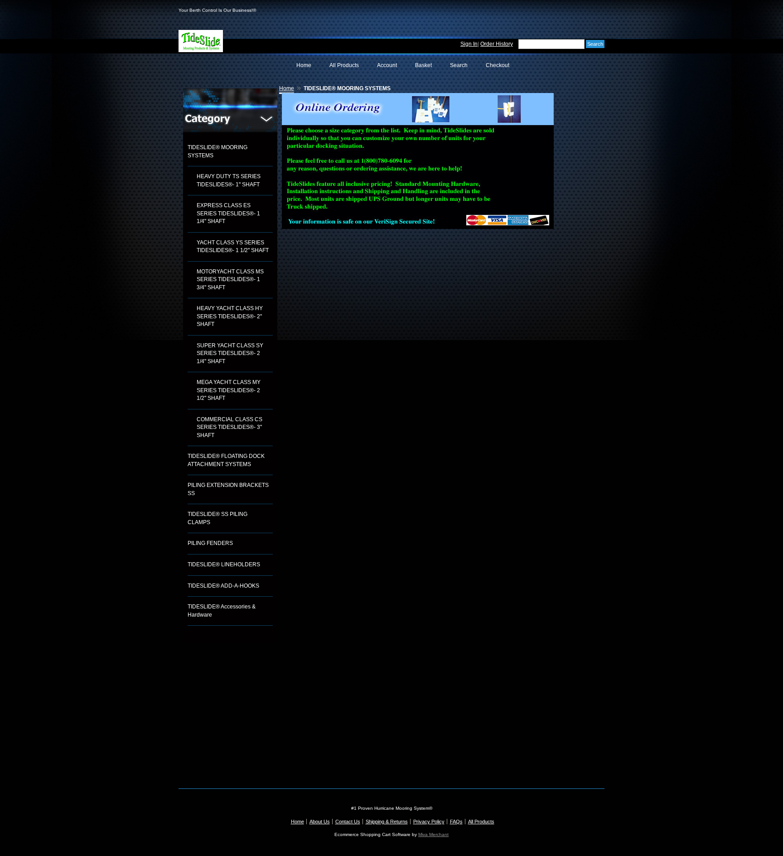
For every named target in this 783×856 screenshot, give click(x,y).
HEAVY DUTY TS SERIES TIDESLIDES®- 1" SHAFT (229, 180)
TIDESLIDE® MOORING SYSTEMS (217, 151)
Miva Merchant (433, 834)
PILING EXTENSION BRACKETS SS (228, 489)
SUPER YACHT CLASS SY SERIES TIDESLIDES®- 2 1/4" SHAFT (230, 353)
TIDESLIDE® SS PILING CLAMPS (217, 518)
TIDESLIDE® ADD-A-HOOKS (223, 586)
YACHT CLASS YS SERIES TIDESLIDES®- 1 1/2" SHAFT (233, 246)
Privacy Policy (429, 821)
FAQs (456, 821)
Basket (423, 65)
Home (303, 65)
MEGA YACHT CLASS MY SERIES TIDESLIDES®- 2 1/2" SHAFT (229, 390)
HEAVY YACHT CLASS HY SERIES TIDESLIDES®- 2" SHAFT (230, 316)
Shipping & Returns (387, 821)
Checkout (497, 65)
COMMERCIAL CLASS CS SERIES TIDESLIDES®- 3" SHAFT (229, 427)
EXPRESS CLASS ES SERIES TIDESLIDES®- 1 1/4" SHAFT (228, 213)
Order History (496, 44)
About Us (319, 821)
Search (459, 65)
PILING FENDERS (210, 543)
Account (387, 65)
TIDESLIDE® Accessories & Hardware (222, 610)
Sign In (469, 44)
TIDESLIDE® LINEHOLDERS (224, 564)
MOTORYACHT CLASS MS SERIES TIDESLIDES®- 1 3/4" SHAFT (230, 279)
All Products (344, 65)
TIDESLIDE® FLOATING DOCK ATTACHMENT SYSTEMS (226, 460)
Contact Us (347, 821)
